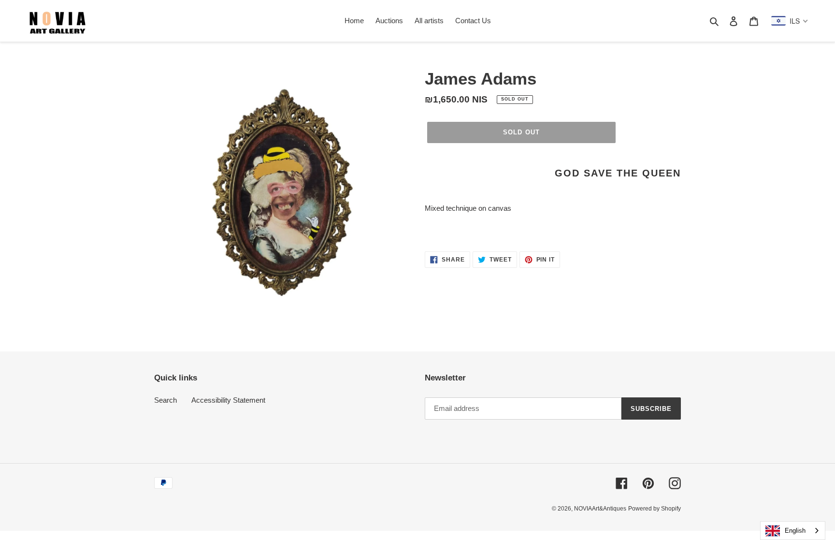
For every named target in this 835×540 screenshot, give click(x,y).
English (795, 530)
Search (165, 400)
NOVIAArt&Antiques (600, 508)
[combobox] (792, 530)
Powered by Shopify (654, 508)
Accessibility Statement (228, 400)
